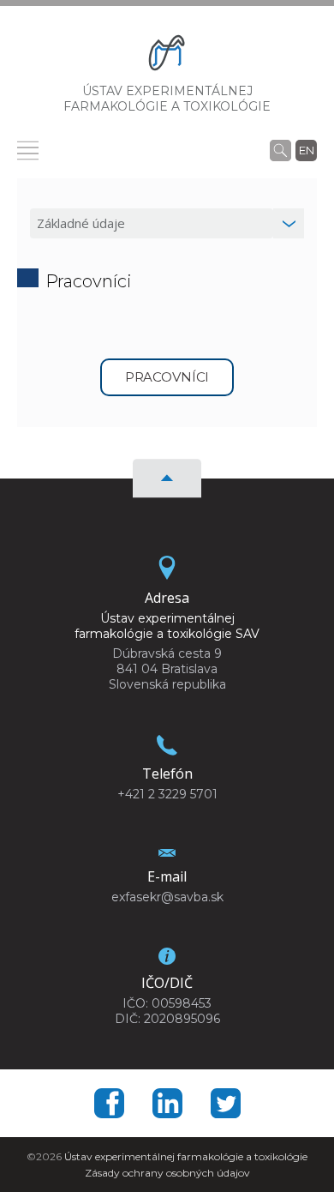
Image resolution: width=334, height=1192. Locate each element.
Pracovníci (167, 377)
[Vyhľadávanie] (280, 150)
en (306, 150)
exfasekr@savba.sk (167, 897)
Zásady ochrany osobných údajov (167, 1172)
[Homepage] (167, 56)
